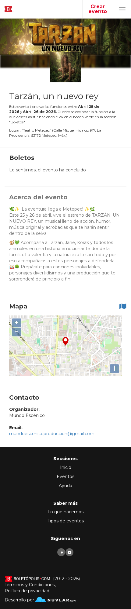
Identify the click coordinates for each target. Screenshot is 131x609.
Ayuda (65, 485)
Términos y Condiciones (30, 584)
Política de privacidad (27, 591)
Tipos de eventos (66, 521)
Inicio (65, 467)
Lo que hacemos (65, 511)
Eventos (65, 476)
